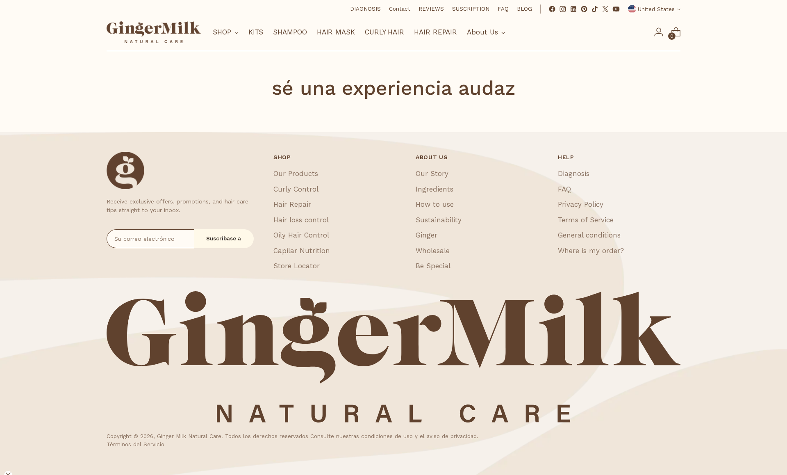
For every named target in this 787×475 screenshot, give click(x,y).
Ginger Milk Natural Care (189, 436)
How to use (435, 204)
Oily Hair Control (301, 235)
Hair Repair (292, 204)
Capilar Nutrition (301, 251)
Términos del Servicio (135, 444)
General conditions (589, 235)
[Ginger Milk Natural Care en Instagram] (562, 9)
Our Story (432, 173)
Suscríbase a (223, 238)
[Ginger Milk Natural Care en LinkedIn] (573, 9)
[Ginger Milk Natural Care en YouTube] (616, 9)
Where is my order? (591, 251)
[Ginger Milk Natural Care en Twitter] (605, 9)
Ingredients (434, 189)
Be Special (433, 266)
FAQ (564, 189)
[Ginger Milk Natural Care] (154, 32)
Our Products (295, 173)
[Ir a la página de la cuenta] (659, 32)
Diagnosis (573, 173)
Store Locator (296, 266)
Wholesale (433, 251)
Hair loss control (301, 220)
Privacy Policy (580, 204)
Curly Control (295, 189)
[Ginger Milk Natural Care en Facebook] (552, 9)
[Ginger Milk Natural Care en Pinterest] (584, 9)
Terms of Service (586, 220)
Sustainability (439, 220)
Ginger (426, 235)
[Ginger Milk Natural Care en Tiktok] (594, 9)
